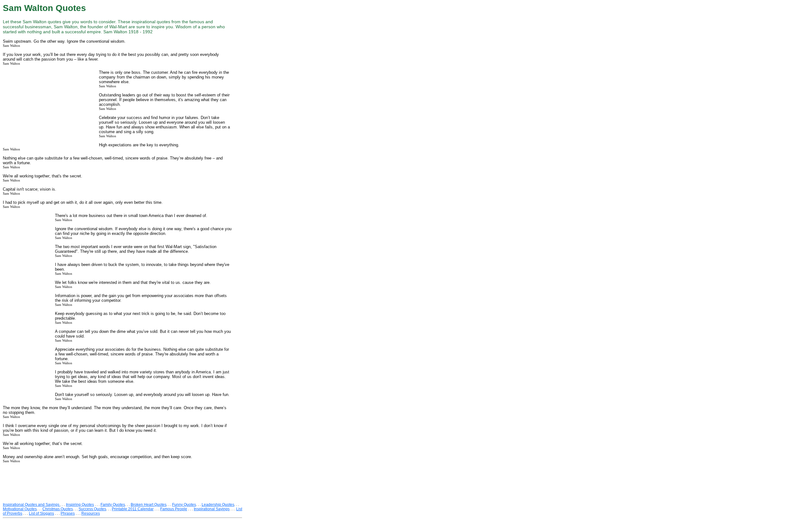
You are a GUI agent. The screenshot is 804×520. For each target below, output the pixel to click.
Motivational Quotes (20, 509)
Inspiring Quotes (80, 504)
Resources (90, 513)
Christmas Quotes (57, 509)
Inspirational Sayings (212, 509)
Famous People (173, 509)
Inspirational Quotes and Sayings (31, 504)
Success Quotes (92, 509)
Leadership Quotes (218, 504)
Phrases (68, 513)
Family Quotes (112, 504)
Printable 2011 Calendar (133, 509)
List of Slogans (41, 513)
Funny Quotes (184, 504)
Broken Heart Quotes (148, 504)
